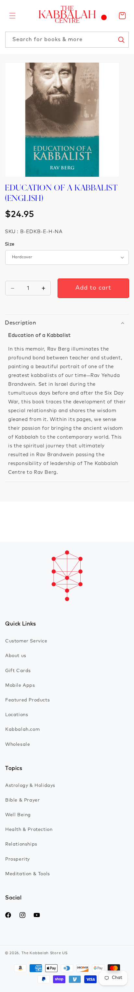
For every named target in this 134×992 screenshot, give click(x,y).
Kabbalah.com (22, 729)
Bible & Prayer (22, 800)
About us (15, 656)
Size (10, 244)
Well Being (18, 815)
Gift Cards (18, 671)
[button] (12, 15)
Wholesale (17, 744)
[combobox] (67, 39)
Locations (16, 715)
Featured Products (27, 700)
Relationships (21, 844)
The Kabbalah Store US (44, 953)
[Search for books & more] (121, 39)
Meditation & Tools (27, 874)
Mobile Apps (20, 685)
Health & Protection (28, 829)
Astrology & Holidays (30, 785)
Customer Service (26, 641)
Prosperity (17, 859)
